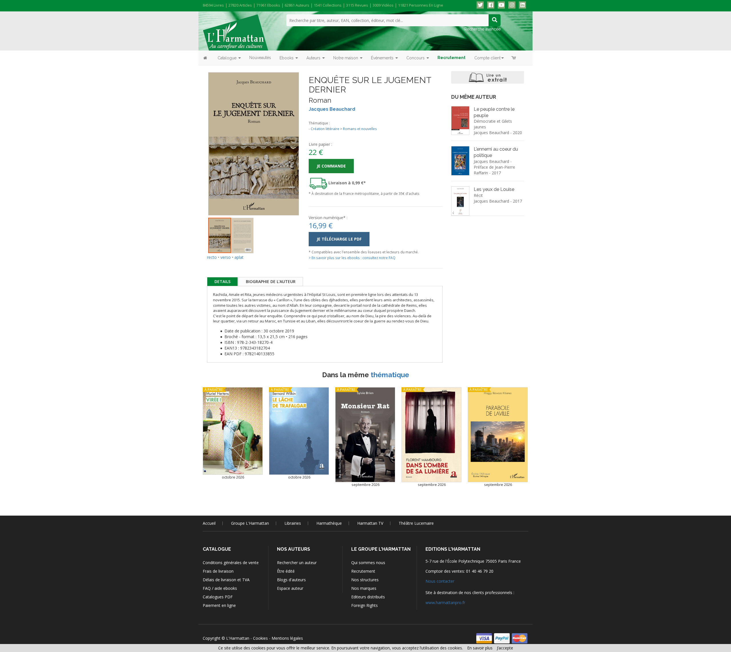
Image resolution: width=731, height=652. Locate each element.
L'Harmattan (237, 638)
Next (307, 137)
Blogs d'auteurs (291, 579)
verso (225, 257)
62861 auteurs (297, 5)
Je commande (331, 166)
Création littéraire (325, 128)
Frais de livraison (218, 571)
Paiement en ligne (219, 605)
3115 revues (357, 5)
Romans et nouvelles (360, 128)
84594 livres (213, 5)
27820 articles (240, 5)
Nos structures (365, 579)
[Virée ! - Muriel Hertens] (233, 431)
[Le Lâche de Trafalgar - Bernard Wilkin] (299, 431)
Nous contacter (439, 581)
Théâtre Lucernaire (416, 523)
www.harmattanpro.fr (445, 602)
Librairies (292, 523)
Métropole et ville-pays (510, 109)
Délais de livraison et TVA (226, 579)
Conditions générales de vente (231, 562)
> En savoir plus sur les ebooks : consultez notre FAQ (352, 257)
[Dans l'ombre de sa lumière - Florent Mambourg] (431, 434)
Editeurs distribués (368, 596)
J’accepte (505, 648)
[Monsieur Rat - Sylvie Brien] (365, 434)
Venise (492, 149)
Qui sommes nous (368, 562)
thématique (390, 375)
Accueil (209, 523)
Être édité (286, 571)
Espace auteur (290, 588)
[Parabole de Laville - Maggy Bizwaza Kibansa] (498, 434)
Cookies (260, 638)
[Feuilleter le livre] (487, 77)
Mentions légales (287, 638)
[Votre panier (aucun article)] (514, 58)
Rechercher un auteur (297, 562)
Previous (199, 137)
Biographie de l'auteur (271, 281)
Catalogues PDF (218, 596)
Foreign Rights (364, 605)
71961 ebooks (268, 5)
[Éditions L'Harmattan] (235, 32)
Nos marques (363, 588)
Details (222, 281)
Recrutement (363, 571)
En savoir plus (480, 648)
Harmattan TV (370, 523)
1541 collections (328, 5)
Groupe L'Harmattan (250, 523)
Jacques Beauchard (332, 109)
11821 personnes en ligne (420, 5)
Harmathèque (329, 523)
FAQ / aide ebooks (220, 588)
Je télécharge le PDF (339, 239)
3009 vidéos (383, 5)
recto (212, 257)
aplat (239, 257)
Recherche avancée (482, 29)
